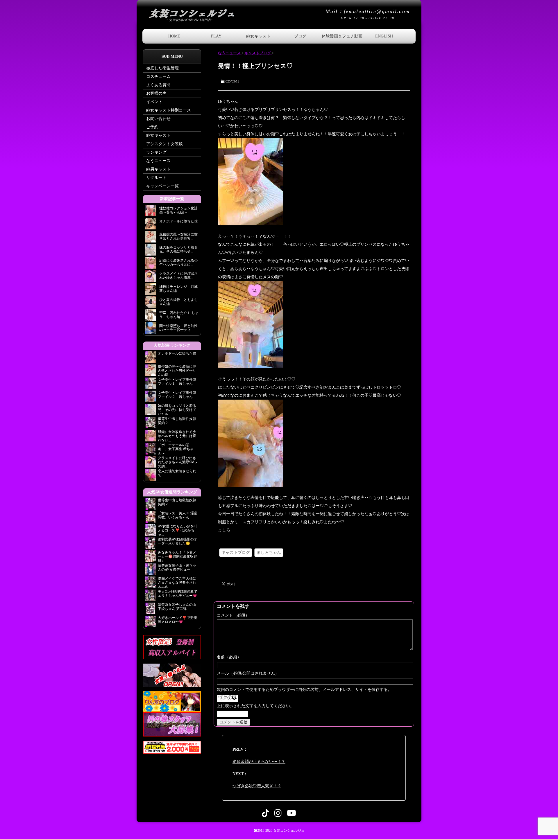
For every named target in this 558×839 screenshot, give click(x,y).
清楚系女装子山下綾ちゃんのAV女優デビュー (177, 567)
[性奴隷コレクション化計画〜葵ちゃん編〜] (150, 212)
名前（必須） (229, 657)
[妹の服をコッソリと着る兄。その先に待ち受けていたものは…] (150, 251)
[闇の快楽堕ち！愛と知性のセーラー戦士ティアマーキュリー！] (150, 330)
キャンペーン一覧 (162, 186)
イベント (154, 102)
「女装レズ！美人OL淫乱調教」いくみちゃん (177, 515)
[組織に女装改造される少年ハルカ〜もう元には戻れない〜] (150, 264)
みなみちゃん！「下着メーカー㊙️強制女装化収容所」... (177, 556)
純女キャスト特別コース (168, 110)
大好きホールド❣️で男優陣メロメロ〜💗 (177, 620)
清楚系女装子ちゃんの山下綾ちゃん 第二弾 (177, 607)
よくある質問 (158, 85)
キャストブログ (235, 552)
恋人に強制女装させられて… (177, 473)
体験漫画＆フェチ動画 (342, 36)
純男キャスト (158, 169)
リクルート (156, 177)
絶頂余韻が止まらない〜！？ (259, 761)
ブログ (300, 36)
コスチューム (158, 76)
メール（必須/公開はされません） (248, 673)
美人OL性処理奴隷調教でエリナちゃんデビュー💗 (177, 594)
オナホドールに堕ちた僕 (178, 353)
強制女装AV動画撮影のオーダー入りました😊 (177, 541)
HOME (174, 36)
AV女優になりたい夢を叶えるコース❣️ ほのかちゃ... (177, 530)
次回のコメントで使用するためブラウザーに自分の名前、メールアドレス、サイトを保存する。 (304, 689)
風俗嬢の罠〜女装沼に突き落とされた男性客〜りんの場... (177, 370)
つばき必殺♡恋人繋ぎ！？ (257, 786)
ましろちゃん (269, 552)
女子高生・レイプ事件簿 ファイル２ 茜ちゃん (177, 395)
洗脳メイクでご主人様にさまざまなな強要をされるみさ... (177, 582)
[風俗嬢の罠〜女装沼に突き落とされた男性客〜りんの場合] (150, 238)
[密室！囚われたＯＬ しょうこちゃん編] (150, 317)
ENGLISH (384, 36)
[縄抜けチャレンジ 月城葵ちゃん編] (150, 290)
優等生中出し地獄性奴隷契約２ (177, 421)
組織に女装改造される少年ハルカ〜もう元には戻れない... (177, 435)
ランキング (156, 152)
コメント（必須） (233, 615)
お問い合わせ (158, 118)
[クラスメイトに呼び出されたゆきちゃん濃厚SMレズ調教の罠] (150, 277)
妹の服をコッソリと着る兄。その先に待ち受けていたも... (177, 409)
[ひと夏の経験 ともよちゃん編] (150, 303)
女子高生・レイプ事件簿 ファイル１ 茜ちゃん (177, 382)
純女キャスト (258, 36)
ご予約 (152, 127)
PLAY (216, 36)
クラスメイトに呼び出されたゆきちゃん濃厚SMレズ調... (178, 462)
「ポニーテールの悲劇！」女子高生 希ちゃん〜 (176, 448)
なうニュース (158, 161)
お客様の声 (156, 93)
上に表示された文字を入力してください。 (255, 706)
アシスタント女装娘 (164, 144)
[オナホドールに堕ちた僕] (150, 225)
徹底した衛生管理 (162, 68)
